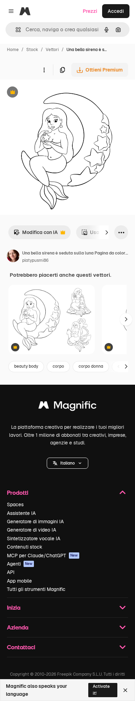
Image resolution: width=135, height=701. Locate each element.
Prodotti (17, 492)
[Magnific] (67, 406)
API (11, 572)
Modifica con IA (36, 234)
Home (13, 49)
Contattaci (21, 647)
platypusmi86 (35, 260)
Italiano (67, 463)
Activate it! (101, 690)
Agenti (20, 564)
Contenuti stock (24, 547)
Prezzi (90, 11)
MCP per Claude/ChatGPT (42, 555)
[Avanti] (106, 232)
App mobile (19, 581)
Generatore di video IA (31, 530)
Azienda (17, 627)
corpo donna (91, 366)
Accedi (116, 11)
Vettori (52, 49)
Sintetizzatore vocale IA (33, 538)
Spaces (15, 504)
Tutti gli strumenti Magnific (36, 589)
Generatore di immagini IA (35, 521)
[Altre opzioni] (44, 70)
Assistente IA (21, 513)
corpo (58, 366)
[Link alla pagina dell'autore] (13, 257)
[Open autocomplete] (15, 29)
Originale (46, 93)
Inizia (13, 607)
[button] (67, 463)
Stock (32, 49)
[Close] (125, 690)
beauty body (26, 366)
